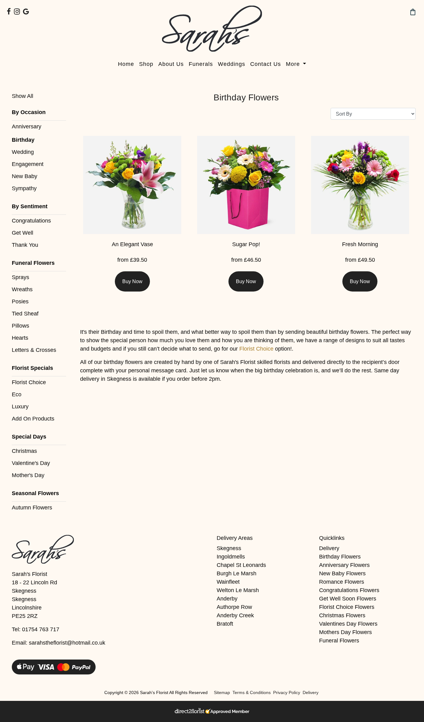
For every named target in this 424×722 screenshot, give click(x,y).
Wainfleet (228, 582)
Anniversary (26, 126)
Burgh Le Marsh (236, 573)
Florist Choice (29, 382)
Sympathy (24, 188)
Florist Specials (32, 368)
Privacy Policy (286, 692)
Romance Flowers (341, 582)
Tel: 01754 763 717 (35, 629)
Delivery (329, 548)
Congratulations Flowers (349, 590)
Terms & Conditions (251, 692)
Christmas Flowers (342, 615)
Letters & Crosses (34, 350)
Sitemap (222, 692)
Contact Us (265, 64)
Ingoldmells (231, 557)
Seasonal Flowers (35, 493)
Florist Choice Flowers (346, 607)
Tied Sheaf (25, 313)
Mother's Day (28, 475)
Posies (20, 301)
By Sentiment (29, 206)
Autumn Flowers (32, 507)
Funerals (201, 64)
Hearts (20, 338)
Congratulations (31, 221)
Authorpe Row (234, 607)
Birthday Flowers (340, 557)
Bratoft (225, 624)
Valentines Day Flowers (348, 624)
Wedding (23, 152)
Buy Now (132, 281)
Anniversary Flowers (344, 565)
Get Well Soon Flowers (347, 599)
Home (126, 64)
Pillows (20, 326)
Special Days (29, 437)
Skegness (229, 548)
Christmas (24, 451)
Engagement (27, 164)
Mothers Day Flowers (345, 632)
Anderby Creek (235, 615)
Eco (16, 394)
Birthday (23, 140)
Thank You (25, 245)
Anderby (227, 599)
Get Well (22, 233)
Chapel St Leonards (241, 565)
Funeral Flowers (33, 263)
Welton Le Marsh (238, 590)
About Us (171, 64)
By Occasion (29, 112)
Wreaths (22, 289)
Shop (146, 64)
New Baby (24, 176)
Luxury (20, 406)
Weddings (231, 64)
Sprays (20, 277)
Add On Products (33, 419)
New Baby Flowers (342, 573)
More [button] (294, 64)
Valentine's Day (31, 463)
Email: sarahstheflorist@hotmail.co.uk (58, 643)
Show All (22, 96)
